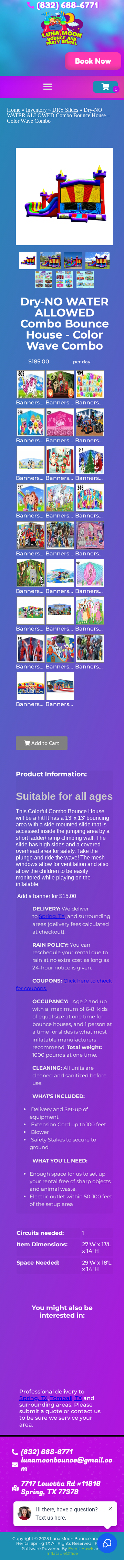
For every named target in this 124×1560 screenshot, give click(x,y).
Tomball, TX (66, 1398)
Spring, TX (33, 1398)
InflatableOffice (62, 1553)
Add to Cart (44, 742)
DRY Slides (65, 110)
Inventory (36, 110)
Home (13, 110)
